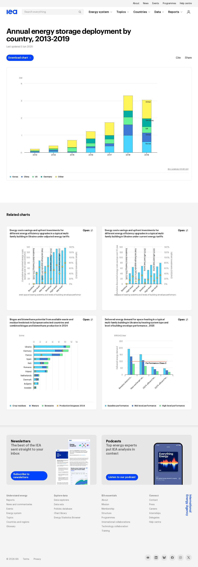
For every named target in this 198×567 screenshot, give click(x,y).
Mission (105, 504)
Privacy (37, 559)
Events (155, 3)
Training (106, 531)
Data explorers (61, 500)
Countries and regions (17, 522)
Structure (106, 513)
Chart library (60, 513)
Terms (26, 559)
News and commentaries (19, 504)
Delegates (154, 518)
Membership (108, 509)
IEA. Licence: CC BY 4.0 (178, 169)
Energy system (99, 12)
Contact (153, 500)
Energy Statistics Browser (67, 518)
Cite (178, 58)
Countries (140, 12)
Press (152, 504)
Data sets (59, 504)
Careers (153, 509)
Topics (121, 12)
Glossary (10, 526)
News (146, 3)
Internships (155, 513)
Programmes (169, 3)
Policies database (63, 509)
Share (188, 58)
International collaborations (116, 522)
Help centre (186, 3)
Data (157, 12)
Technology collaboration (115, 526)
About (136, 3)
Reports (173, 12)
